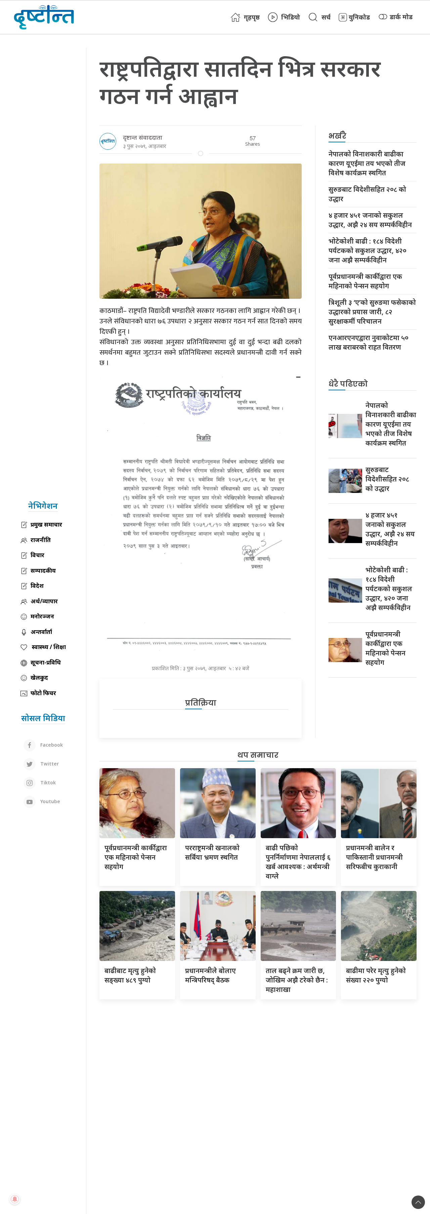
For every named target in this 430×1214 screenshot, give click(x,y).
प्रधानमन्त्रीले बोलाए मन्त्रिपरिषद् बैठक (210, 975)
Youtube (49, 801)
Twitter (49, 763)
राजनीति (41, 540)
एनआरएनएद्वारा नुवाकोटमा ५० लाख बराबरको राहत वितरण (368, 342)
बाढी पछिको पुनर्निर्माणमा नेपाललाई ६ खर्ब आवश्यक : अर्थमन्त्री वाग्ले (298, 862)
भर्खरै (337, 136)
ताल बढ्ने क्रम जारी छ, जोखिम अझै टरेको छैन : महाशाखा (297, 980)
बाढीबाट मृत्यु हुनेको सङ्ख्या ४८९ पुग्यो (130, 975)
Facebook (51, 744)
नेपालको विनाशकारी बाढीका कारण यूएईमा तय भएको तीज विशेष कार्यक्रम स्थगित (367, 163)
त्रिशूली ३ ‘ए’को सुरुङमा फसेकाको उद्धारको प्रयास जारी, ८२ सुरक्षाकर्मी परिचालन (372, 312)
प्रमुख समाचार (46, 524)
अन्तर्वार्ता (41, 632)
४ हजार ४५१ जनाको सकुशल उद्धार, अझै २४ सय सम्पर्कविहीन (370, 220)
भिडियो (290, 17)
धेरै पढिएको (348, 384)
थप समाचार (258, 755)
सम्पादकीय (43, 570)
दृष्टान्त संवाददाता (142, 137)
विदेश (37, 586)
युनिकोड (359, 17)
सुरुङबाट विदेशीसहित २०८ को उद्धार (367, 194)
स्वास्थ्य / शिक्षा (48, 647)
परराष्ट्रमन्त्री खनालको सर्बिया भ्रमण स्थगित (212, 852)
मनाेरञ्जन (42, 616)
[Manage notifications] (14, 1199)
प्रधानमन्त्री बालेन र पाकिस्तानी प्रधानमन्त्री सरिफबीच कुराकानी (374, 857)
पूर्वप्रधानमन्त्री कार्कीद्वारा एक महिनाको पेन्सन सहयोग (365, 281)
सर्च (326, 17)
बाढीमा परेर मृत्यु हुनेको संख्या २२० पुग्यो (376, 975)
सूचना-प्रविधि (46, 662)
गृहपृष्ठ (252, 17)
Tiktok (47, 782)
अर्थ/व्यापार (44, 601)
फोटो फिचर (43, 693)
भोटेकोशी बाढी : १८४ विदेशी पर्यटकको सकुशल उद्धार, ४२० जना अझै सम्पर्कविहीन (367, 250)
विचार (37, 555)
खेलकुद (39, 677)
